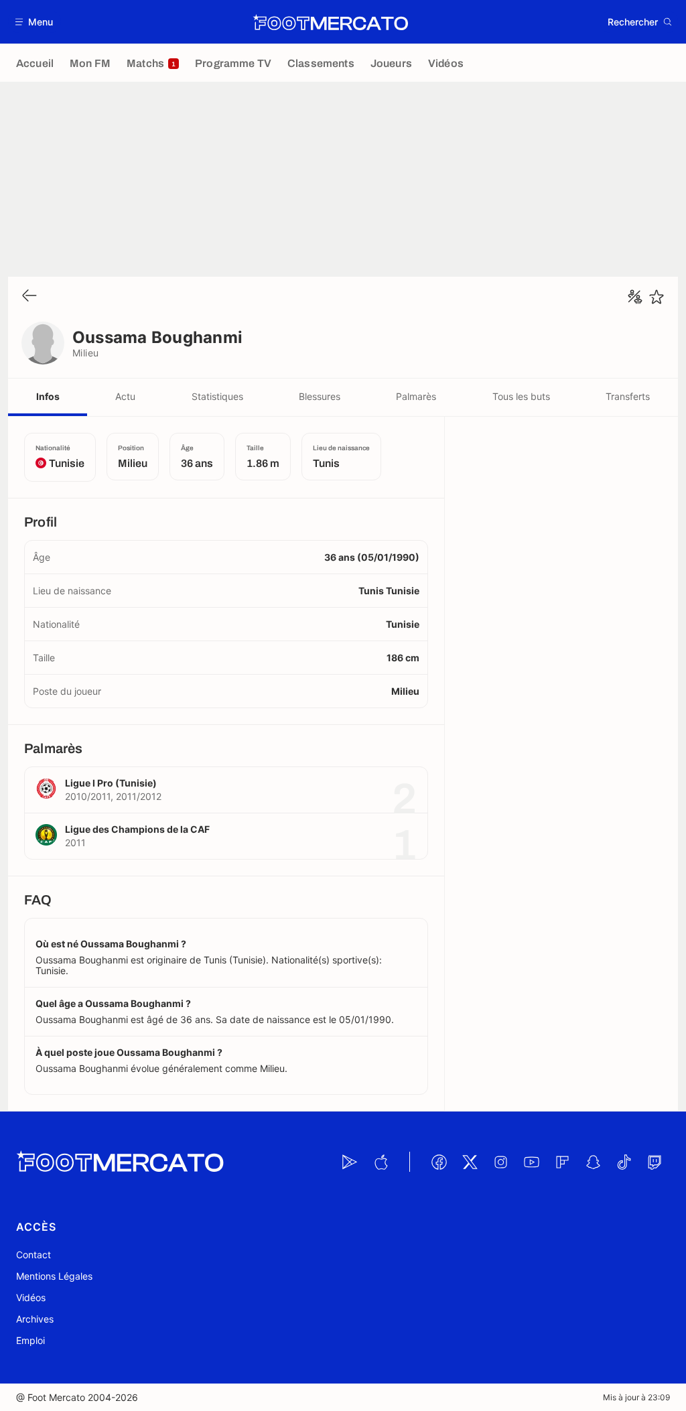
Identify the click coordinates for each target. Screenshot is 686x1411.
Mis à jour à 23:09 (636, 1397)
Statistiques (217, 396)
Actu (125, 396)
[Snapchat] (593, 1162)
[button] (34, 22)
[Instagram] (500, 1162)
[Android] (350, 1162)
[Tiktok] (624, 1162)
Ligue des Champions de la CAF (137, 829)
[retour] (29, 296)
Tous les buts (521, 396)
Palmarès (416, 396)
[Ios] (380, 1162)
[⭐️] (656, 297)
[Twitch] (654, 1162)
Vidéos (31, 1297)
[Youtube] (531, 1162)
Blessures (319, 396)
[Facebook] (439, 1162)
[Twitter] (470, 1162)
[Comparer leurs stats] (635, 297)
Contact (33, 1254)
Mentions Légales (54, 1276)
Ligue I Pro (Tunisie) (111, 783)
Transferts (628, 396)
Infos (48, 396)
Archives (35, 1319)
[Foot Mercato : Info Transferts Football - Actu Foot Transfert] (330, 22)
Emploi (30, 1340)
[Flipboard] (562, 1162)
